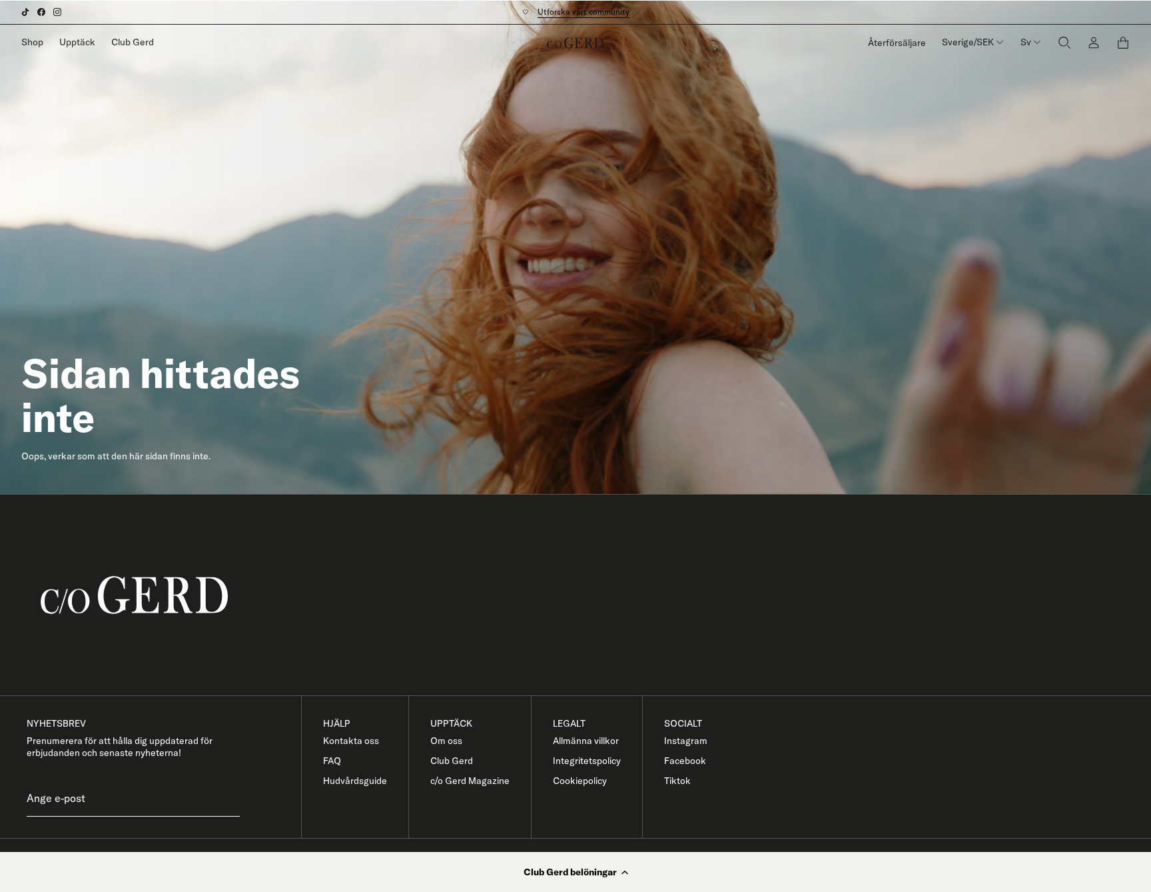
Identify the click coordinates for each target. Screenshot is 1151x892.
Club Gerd (132, 42)
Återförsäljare (897, 43)
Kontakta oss (351, 741)
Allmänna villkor (586, 741)
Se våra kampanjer (577, 12)
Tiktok (677, 781)
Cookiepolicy (580, 781)
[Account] (1093, 42)
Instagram (685, 741)
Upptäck (77, 42)
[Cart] (1123, 42)
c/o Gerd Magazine (470, 781)
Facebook (685, 761)
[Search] (1064, 42)
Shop (32, 42)
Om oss (446, 741)
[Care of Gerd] (586, 595)
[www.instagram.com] (57, 12)
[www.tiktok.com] (25, 12)
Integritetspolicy (587, 761)
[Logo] (575, 42)
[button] (575, 872)
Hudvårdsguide (355, 781)
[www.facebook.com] (41, 12)
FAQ (332, 761)
